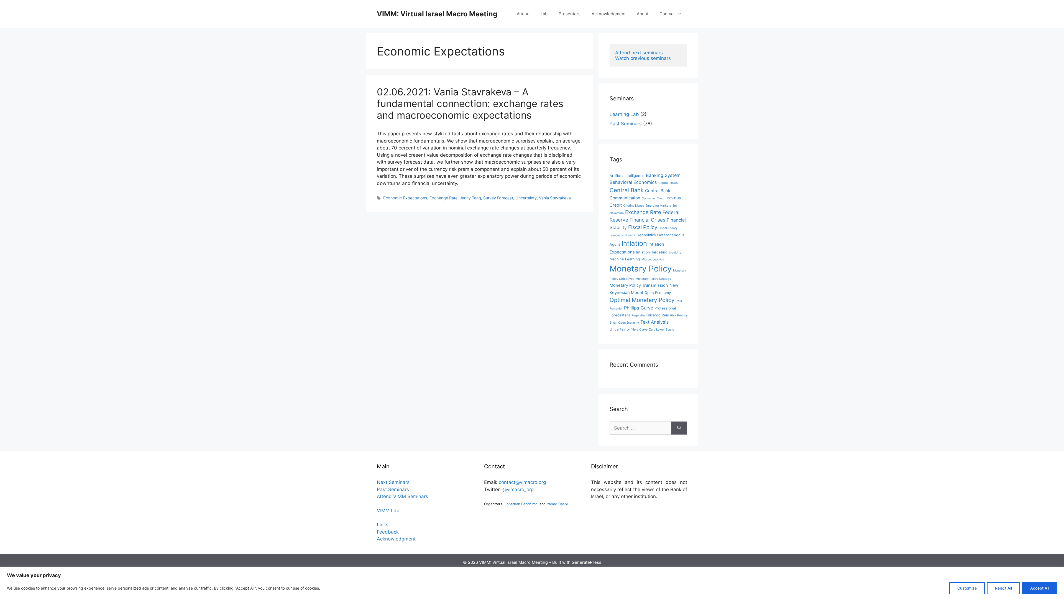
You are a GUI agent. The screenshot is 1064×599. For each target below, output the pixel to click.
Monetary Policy (641, 268)
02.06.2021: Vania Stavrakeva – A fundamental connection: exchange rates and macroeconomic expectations (470, 103)
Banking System (663, 175)
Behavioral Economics (633, 182)
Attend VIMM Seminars (402, 496)
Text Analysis (654, 322)
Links (382, 524)
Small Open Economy (624, 322)
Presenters (569, 13)
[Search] (679, 428)
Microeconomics (652, 259)
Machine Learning (625, 259)
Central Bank (627, 190)
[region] (532, 583)
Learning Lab (624, 114)
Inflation (634, 243)
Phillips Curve (638, 308)
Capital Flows (668, 183)
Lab (544, 13)
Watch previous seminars (643, 58)
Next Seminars (393, 482)
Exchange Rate (443, 198)
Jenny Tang (470, 198)
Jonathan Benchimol (521, 504)
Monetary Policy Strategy (653, 279)
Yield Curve (639, 329)
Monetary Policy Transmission (639, 285)
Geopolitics (646, 235)
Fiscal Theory (668, 228)
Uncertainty (526, 198)
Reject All (1003, 588)
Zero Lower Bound (661, 329)
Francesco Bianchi (622, 235)
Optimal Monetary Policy (642, 299)
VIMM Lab (388, 510)
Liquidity (675, 252)
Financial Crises (647, 220)
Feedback (388, 532)
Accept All (1039, 588)
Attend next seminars (639, 52)
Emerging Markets (658, 205)
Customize (967, 588)
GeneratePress (586, 562)
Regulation (638, 315)
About (642, 13)
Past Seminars (626, 123)
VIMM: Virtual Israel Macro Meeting (437, 14)
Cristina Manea (633, 205)
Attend (523, 13)
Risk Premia (678, 315)
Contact (667, 13)
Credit (616, 205)
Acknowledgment (609, 13)
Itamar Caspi (557, 504)
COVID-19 (674, 198)
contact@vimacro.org (522, 482)
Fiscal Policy (642, 227)
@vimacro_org (518, 489)
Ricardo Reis (658, 315)
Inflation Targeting (651, 252)
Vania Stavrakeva (555, 198)
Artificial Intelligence (627, 176)
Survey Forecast (498, 198)
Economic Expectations (405, 198)
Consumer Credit (654, 198)
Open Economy (657, 293)
